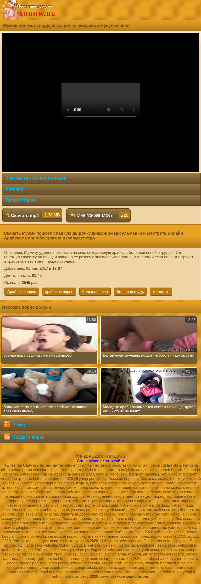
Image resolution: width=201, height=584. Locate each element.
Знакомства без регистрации (36, 178)
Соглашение (88, 461)
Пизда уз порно (28, 437)
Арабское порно (21, 291)
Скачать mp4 (35, 215)
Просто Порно (21, 200)
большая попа (95, 291)
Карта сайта (113, 461)
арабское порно (59, 291)
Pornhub (14, 189)
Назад (18, 425)
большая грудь (130, 291)
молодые (161, 291)
